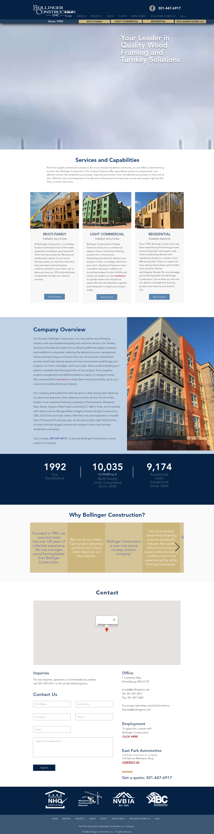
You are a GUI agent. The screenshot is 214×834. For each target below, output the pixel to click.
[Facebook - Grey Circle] (152, 8)
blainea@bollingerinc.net (136, 709)
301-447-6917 (135, 693)
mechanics (120, 275)
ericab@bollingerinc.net (135, 689)
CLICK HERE (130, 736)
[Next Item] (177, 547)
